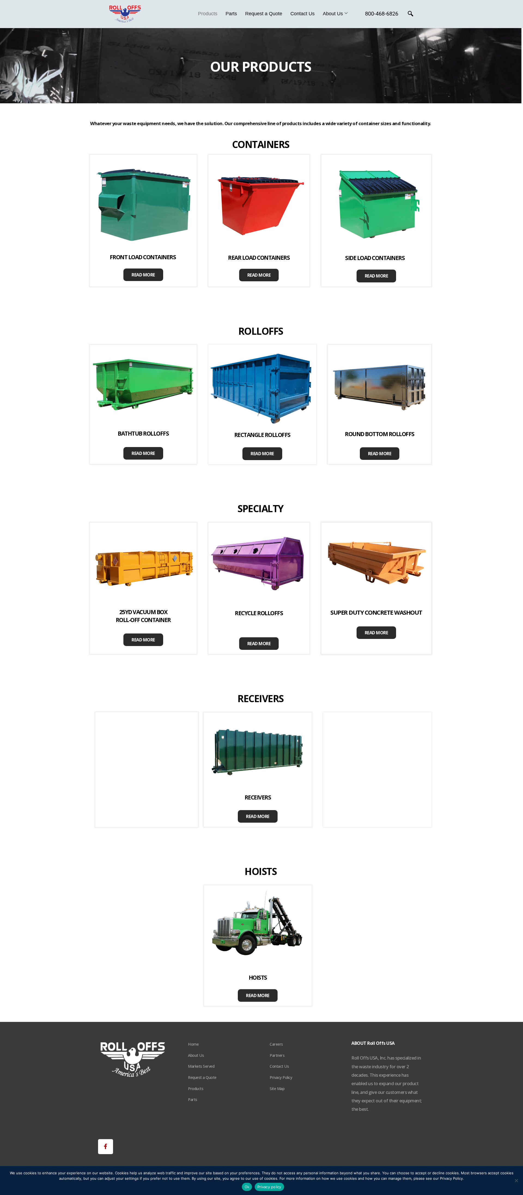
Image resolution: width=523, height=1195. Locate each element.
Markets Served (201, 1066)
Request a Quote (263, 13)
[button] (105, 1146)
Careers (276, 1044)
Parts (231, 13)
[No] (516, 1180)
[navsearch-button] (410, 14)
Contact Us (302, 13)
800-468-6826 (381, 13)
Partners (277, 1055)
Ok (247, 1187)
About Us (333, 13)
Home (193, 1044)
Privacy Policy (281, 1077)
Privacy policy (269, 1187)
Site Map (277, 1088)
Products (207, 13)
